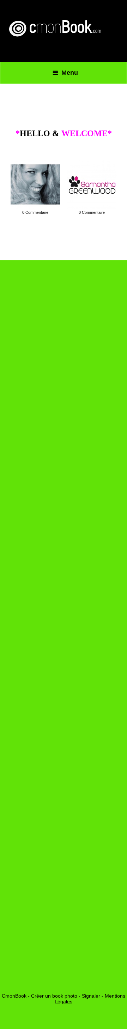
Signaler (91, 996)
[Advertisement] (63, 561)
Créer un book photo (54, 996)
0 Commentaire (35, 212)
